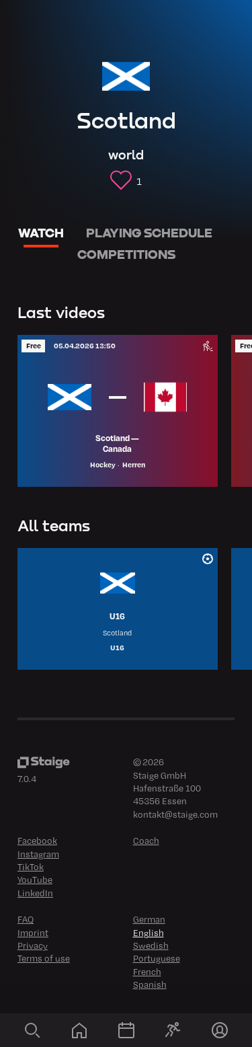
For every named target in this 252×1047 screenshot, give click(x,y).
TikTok (30, 866)
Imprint (32, 932)
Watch (41, 233)
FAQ (25, 919)
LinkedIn (35, 892)
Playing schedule (149, 233)
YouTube (34, 879)
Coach (146, 840)
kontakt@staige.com (175, 814)
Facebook (37, 840)
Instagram (38, 853)
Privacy (32, 945)
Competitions (126, 254)
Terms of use (43, 958)
